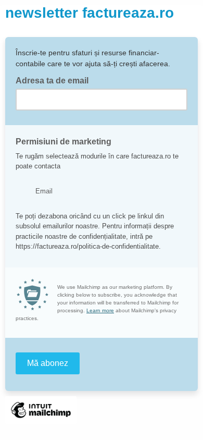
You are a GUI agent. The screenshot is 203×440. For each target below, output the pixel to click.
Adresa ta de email (55, 79)
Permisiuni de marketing (63, 141)
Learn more (100, 310)
